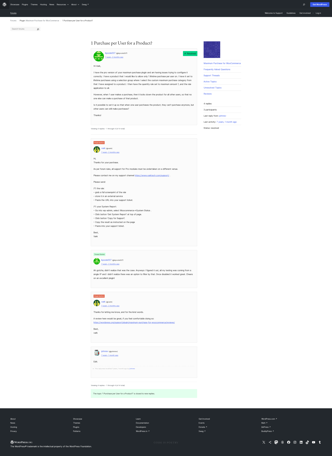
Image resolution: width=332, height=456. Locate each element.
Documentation (142, 423)
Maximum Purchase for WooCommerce (42, 20)
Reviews (208, 93)
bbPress (266, 427)
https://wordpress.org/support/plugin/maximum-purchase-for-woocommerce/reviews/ (134, 322)
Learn (138, 419)
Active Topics (210, 81)
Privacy (13, 431)
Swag (202, 431)
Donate (203, 427)
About (13, 419)
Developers (141, 427)
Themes (76, 423)
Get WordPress (320, 4)
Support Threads (212, 75)
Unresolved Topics (213, 87)
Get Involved (204, 419)
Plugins (76, 427)
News (12, 423)
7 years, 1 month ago (109, 355)
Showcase (77, 419)
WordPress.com (269, 419)
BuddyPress (267, 431)
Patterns (76, 431)
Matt (264, 423)
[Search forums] (38, 29)
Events (202, 423)
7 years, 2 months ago (114, 57)
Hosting (13, 427)
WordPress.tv (143, 431)
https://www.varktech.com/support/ (152, 175)
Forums (13, 13)
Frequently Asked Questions (217, 69)
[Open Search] (304, 4)
